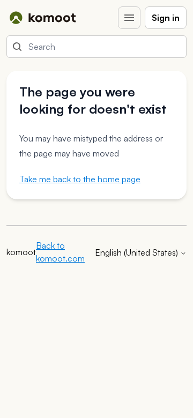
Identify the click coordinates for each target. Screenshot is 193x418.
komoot (21, 252)
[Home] (42, 17)
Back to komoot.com (60, 252)
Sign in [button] (166, 17)
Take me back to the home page (79, 179)
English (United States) (137, 252)
